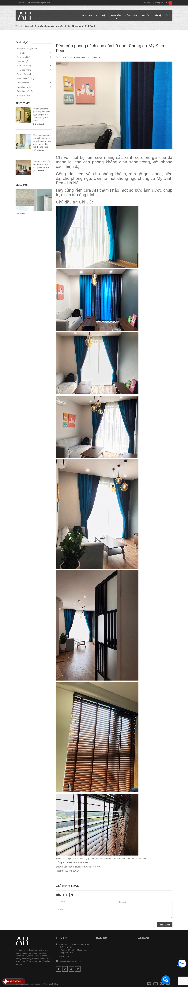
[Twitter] (65, 969)
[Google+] (71, 969)
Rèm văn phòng (24, 65)
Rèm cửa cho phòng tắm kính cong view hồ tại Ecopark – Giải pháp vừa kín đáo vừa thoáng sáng (42, 141)
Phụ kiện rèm (23, 83)
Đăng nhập (150, 3)
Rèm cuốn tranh (24, 74)
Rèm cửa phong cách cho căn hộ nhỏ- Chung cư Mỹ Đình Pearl (110, 48)
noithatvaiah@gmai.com (40, 3)
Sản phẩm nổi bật (25, 91)
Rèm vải (20, 53)
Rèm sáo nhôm (24, 70)
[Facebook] (58, 969)
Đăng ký (159, 3)
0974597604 (22, 3)
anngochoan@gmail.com (70, 961)
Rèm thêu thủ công (25, 78)
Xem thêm (20, 214)
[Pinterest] (78, 969)
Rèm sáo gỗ (22, 61)
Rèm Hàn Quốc (24, 57)
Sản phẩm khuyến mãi (27, 48)
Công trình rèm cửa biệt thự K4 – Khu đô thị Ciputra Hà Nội (42, 164)
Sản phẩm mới (23, 95)
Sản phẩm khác (24, 87)
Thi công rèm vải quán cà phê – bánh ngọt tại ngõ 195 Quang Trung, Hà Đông (42, 115)
